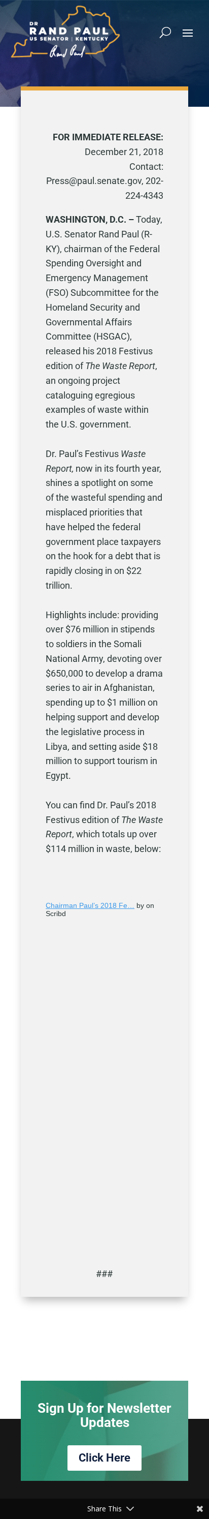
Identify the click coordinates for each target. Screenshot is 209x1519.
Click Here (104, 1457)
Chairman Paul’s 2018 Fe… (90, 905)
